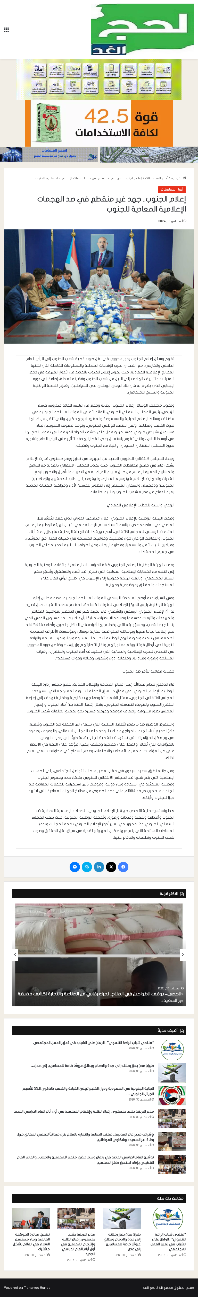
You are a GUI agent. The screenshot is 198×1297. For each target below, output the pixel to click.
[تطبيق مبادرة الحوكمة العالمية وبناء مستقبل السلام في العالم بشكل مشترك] (31, 1219)
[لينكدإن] (99, 867)
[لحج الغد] (142, 29)
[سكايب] (87, 867)
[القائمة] (6, 31)
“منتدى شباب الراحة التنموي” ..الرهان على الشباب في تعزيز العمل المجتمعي (93, 1043)
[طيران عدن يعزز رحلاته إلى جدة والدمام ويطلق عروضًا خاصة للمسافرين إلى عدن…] (172, 1073)
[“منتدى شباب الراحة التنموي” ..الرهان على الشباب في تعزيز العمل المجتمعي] (172, 1050)
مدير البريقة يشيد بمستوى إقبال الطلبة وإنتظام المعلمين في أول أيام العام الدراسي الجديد (84, 1111)
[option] (99, 955)
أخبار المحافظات (156, 178)
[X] (111, 867)
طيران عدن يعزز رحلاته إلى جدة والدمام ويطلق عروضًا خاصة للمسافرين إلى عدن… (92, 1066)
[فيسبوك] (123, 867)
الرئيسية (177, 178)
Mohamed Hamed (37, 1288)
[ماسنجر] (75, 867)
